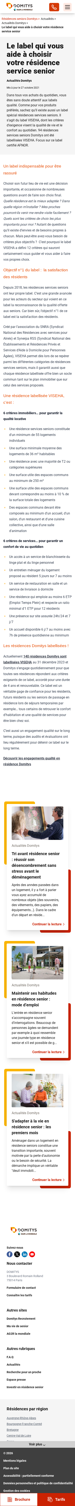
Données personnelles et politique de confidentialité (38, 1483)
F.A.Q (10, 1357)
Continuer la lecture (47, 924)
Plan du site (11, 1468)
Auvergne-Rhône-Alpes (21, 1418)
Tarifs (60, 1499)
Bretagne (13, 1429)
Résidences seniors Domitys (21, 18)
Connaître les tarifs (19, 1295)
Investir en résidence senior (25, 1387)
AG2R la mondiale (18, 1333)
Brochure (22, 1499)
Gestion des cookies (16, 1490)
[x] (17, 1254)
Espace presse (16, 1379)
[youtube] (32, 1254)
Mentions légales (14, 1460)
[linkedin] (25, 1254)
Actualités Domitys (15, 23)
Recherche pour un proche (24, 1372)
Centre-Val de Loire (19, 1435)
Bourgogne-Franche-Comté (24, 1424)
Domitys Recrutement (21, 1318)
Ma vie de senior (17, 1326)
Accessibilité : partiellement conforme (28, 1475)
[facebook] (9, 1254)
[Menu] (67, 7)
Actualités (48, 18)
